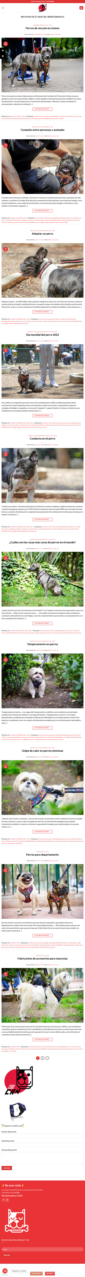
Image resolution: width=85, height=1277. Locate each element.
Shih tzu (48, 947)
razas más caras (57, 633)
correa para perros (39, 220)
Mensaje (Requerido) (9, 1150)
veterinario (19, 843)
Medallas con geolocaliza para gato (51, 1049)
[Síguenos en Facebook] (3, 1200)
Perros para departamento (42, 854)
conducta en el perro (15, 529)
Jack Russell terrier (44, 945)
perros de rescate (32, 118)
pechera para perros (14, 222)
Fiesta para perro (54, 425)
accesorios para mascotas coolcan (48, 735)
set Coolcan (12, 1051)
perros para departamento (19, 947)
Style (51, 331)
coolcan (79, 116)
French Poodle (33, 945)
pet (22, 222)
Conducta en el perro (42, 438)
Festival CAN (34, 539)
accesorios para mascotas (43, 218)
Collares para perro (7, 425)
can (72, 218)
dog (15, 118)
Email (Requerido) (8, 1141)
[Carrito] (81, 8)
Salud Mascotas (47, 127)
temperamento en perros (56, 739)
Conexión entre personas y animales (42, 129)
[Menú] (3, 7)
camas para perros (16, 321)
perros (50, 633)
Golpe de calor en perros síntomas (42, 750)
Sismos (62, 118)
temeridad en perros (41, 739)
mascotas (4, 222)
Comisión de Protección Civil (67, 116)
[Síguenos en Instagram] (7, 1200)
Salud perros (66, 841)
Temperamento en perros (42, 644)
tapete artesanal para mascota (72, 633)
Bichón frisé (62, 943)
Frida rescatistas (22, 118)
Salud (66, 222)
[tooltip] (3, 50)
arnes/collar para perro (47, 630)
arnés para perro (71, 319)
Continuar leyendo (42, 109)
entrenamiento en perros (19, 737)
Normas (36, 25)
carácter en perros (74, 735)
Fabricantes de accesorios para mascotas (21, 633)
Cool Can (72, 1047)
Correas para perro (7, 118)
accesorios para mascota (41, 116)
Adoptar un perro (42, 233)
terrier (53, 947)
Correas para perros (25, 425)
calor (63, 839)
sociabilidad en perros (28, 739)
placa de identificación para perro (49, 118)
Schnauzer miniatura (39, 947)
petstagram (5, 1051)
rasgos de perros (15, 739)
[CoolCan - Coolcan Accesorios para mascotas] (42, 8)
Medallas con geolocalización (65, 945)
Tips (50, 25)
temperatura (11, 843)
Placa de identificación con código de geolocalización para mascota (44, 222)
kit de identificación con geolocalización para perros (64, 220)
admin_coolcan (55, 34)
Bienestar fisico (65, 218)
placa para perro (42, 427)
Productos (44, 25)
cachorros (71, 527)
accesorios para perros (45, 839)
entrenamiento (46, 529)
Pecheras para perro (66, 425)
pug (31, 947)
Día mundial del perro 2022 (42, 334)
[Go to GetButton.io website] (5, 1275)
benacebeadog (53, 116)
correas (9, 737)
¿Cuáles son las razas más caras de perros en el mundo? (42, 542)
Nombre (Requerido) (9, 1132)
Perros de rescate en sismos (42, 28)
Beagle (46, 943)
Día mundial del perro (38, 425)
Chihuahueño (73, 943)
